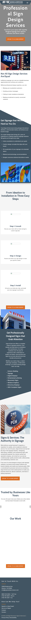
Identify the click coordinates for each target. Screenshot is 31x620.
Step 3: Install (15, 285)
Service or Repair (6, 608)
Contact (4, 610)
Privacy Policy (5, 617)
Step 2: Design (15, 256)
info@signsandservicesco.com (10, 590)
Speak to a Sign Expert (8, 606)
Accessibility (13, 617)
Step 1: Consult (15, 226)
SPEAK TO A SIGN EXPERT (15, 39)
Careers (4, 612)
